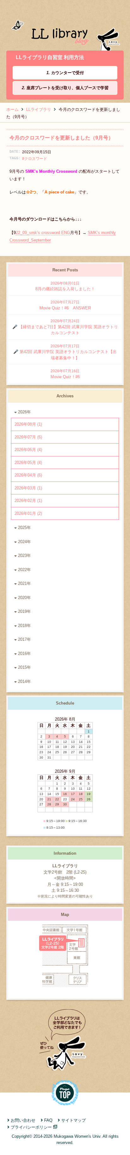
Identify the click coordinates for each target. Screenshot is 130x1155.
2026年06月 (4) (28, 449)
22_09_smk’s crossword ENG (43, 232)
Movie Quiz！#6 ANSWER (65, 305)
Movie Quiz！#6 (65, 374)
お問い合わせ (23, 1120)
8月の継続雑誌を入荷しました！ (65, 286)
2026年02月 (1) (28, 500)
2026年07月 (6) (28, 437)
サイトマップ (73, 1120)
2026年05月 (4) (28, 462)
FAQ (48, 1120)
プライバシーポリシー (31, 1127)
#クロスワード (34, 158)
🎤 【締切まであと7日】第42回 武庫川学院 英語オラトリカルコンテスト (65, 327)
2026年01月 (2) (28, 513)
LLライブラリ (38, 109)
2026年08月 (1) (28, 424)
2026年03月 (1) (28, 488)
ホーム (12, 109)
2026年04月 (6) (28, 475)
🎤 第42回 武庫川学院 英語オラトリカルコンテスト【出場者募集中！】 (65, 352)
